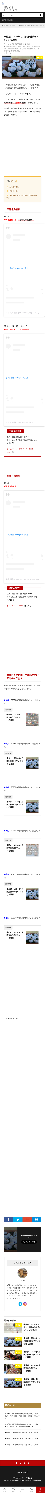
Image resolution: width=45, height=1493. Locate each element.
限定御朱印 (13, 46)
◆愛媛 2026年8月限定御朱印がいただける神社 (32, 1382)
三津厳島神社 (12, 187)
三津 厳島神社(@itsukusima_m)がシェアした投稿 (25, 313)
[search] (40, 15)
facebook (29, 449)
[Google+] (27, 1219)
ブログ (21, 449)
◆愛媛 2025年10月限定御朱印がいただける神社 (32, 1341)
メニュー (22, 1491)
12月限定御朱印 (7, 20)
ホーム (4, 1491)
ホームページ (12, 449)
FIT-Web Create (18, 1480)
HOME (6, 25)
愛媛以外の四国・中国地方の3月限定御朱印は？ (21, 197)
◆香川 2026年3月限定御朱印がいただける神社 (14, 761)
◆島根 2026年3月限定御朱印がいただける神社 (14, 804)
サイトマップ (8, 8)
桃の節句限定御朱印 (14, 48)
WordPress (37, 1480)
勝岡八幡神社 (15, 51)
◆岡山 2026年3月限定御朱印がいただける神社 (14, 848)
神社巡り (29, 1478)
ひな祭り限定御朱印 (28, 48)
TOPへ (40, 1491)
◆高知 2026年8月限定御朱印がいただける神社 (21, 1432)
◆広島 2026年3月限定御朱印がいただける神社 (14, 892)
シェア (13, 1491)
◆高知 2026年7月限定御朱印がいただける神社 (21, 1438)
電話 (31, 1491)
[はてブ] (36, 1219)
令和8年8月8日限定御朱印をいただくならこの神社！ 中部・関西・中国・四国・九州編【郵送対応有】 (22, 1416)
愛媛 (13, 25)
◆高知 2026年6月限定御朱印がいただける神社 (21, 1445)
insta (8, 452)
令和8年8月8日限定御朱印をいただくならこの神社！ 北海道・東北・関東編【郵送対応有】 (21, 1425)
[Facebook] (8, 1219)
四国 (7, 46)
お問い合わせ (8, 7)
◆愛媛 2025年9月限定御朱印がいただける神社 (32, 1354)
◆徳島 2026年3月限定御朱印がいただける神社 (14, 717)
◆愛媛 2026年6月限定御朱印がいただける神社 (32, 1368)
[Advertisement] (22, 148)
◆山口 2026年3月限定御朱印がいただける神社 (14, 935)
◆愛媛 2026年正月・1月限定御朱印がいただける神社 (32, 1327)
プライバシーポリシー (11, 10)
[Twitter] (18, 1219)
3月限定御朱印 (26, 46)
